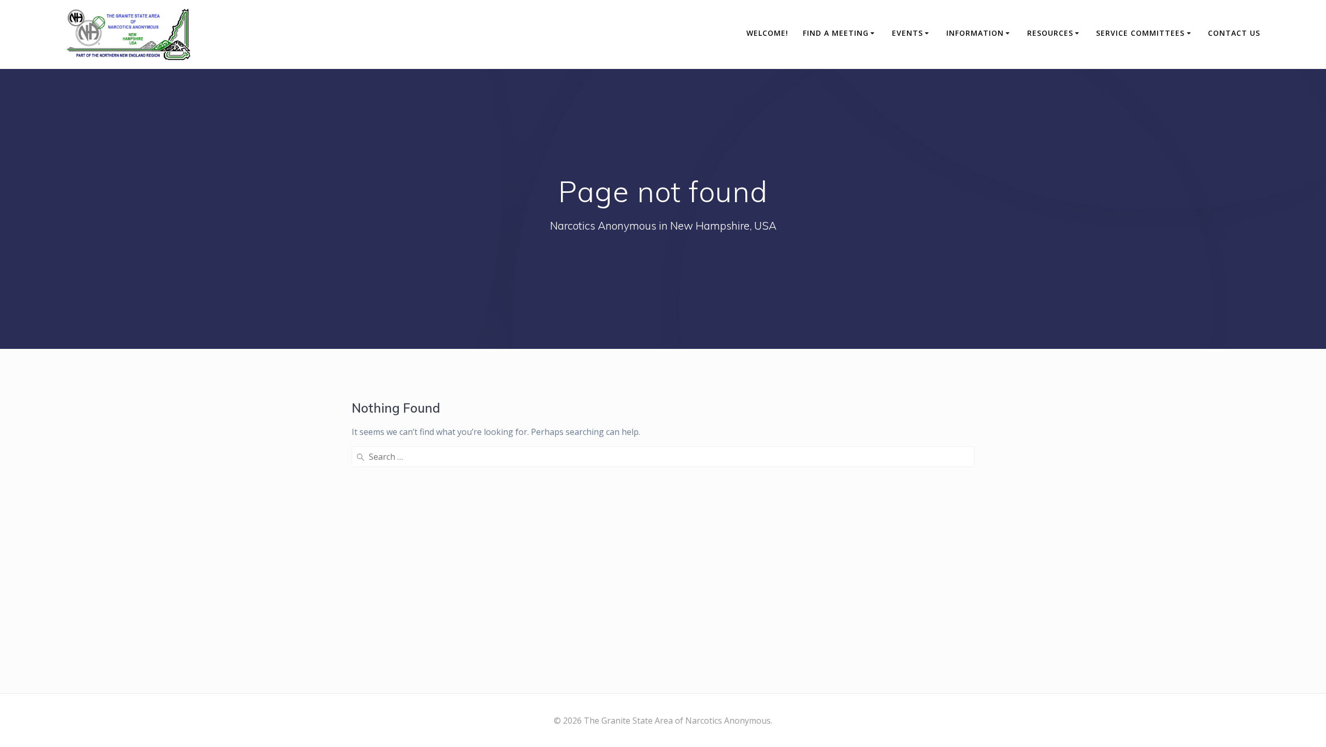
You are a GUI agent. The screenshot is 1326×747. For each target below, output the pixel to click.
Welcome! (767, 33)
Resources (1050, 33)
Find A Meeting (836, 33)
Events (907, 33)
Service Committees (1140, 33)
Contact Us (1234, 33)
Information (975, 33)
